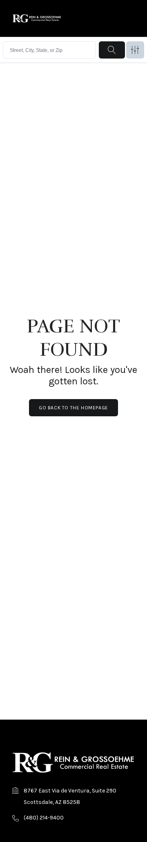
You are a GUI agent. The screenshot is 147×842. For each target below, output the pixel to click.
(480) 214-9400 (44, 817)
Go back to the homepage (73, 408)
